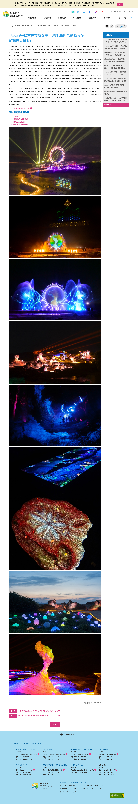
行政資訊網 (117, 12)
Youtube (101, 11)
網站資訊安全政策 (74, 782)
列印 (107, 26)
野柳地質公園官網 (19, 122)
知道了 (120, 4)
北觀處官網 (16, 116)
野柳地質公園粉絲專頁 (20, 124)
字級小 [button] (117, 26)
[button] (69, 734)
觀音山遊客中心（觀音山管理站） (55, 765)
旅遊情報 (20, 25)
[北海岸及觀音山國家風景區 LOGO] (13, 14)
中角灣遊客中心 (77, 765)
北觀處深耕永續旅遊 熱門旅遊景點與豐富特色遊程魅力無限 (35, 711)
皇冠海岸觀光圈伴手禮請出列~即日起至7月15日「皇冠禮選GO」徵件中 (40, 716)
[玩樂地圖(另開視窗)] (73, 11)
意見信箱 (83, 782)
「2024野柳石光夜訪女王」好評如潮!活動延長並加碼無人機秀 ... (55, 25)
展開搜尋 (132, 18)
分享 (112, 26)
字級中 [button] (121, 26)
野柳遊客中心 (104, 749)
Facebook (89, 11)
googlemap (38, 754)
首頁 (12, 26)
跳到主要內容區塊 (7, 2)
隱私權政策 (63, 782)
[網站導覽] (78, 11)
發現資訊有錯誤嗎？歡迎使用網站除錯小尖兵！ (28, 743)
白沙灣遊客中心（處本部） (26, 749)
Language (128, 11)
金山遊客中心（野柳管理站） (82, 749)
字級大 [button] (124, 26)
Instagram (95, 11)
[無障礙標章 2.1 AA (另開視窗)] (117, 796)
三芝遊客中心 (48, 749)
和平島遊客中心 (22, 765)
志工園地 (108, 12)
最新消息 (28, 25)
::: (22, 9)
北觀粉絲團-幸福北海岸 (20, 119)
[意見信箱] (84, 11)
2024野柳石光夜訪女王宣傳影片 (23, 108)
